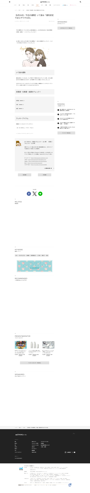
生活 (23, 10)
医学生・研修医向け (48, 467)
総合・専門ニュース (40, 473)
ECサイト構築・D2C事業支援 (34, 475)
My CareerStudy (46, 475)
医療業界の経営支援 (37, 480)
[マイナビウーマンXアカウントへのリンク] (72, 452)
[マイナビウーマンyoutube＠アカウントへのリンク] (74, 452)
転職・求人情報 (53, 467)
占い (16, 255)
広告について (34, 441)
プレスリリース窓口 (35, 443)
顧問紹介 (38, 479)
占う (42, 5)
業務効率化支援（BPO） (38, 482)
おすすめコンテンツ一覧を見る (66, 28)
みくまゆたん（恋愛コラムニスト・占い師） (22, 21)
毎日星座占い (33, 255)
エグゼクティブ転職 (59, 478)
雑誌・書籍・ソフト (39, 474)
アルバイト (31, 468)
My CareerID (52, 475)
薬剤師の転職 (42, 479)
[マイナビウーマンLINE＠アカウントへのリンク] (69, 452)
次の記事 (44, 174)
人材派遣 (31, 478)
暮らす (38, 5)
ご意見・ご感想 (43, 446)
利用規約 (42, 443)
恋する (33, 5)
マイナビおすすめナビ (18, 458)
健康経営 (47, 482)
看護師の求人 (47, 479)
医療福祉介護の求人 (33, 469)
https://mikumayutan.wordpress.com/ (39, 158)
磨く (28, 5)
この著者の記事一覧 (48, 168)
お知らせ (33, 446)
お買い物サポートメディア (66, 475)
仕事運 (28, 255)
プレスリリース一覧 (35, 445)
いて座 (39, 255)
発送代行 (44, 482)
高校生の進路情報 (32, 471)
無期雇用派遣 (68, 479)
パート (35, 468)
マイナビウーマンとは (44, 441)
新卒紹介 (48, 478)
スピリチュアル (22, 255)
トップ (15, 5)
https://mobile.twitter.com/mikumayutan (37, 161)
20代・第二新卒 (44, 478)
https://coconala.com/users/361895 (39, 164)
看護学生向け (42, 467)
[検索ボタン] (80, 2)
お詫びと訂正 (34, 452)
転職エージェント (52, 478)
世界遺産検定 (51, 474)
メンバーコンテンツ (56, 5)
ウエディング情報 (45, 474)
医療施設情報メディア (58, 475)
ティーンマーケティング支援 (59, 473)
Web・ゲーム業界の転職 (37, 478)
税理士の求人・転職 (33, 479)
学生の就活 (31, 467)
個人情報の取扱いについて (45, 445)
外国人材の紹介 (43, 480)
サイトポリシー (34, 448)
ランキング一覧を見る (66, 133)
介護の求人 (31, 480)
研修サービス (32, 482)
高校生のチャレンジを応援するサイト (49, 473)
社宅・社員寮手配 (58, 482)
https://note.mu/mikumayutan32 (35, 163)
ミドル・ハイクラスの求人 (64, 467)
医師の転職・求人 (57, 479)
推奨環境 (33, 450)
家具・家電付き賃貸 (33, 476)
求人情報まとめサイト (33, 473)
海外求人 (58, 467)
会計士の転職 (65, 478)
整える (24, 5)
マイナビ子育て (62, 474)
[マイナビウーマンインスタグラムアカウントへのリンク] (65, 452)
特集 (50, 5)
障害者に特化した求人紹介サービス (49, 468)
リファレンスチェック (65, 482)
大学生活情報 (66, 473)
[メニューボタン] (10, 2)
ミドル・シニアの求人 (40, 468)
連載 (46, 5)
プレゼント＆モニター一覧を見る (34, 362)
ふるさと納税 (41, 475)
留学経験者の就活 (36, 467)
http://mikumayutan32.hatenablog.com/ (37, 159)
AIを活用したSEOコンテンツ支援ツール (42, 476)
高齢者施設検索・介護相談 (53, 476)
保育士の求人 (63, 479)
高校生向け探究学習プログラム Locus (41, 471)
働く (19, 5)
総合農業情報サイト (57, 474)
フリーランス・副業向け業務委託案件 (60, 468)
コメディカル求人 (52, 479)
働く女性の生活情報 (33, 474)
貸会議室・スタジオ (52, 482)
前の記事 (24, 174)
